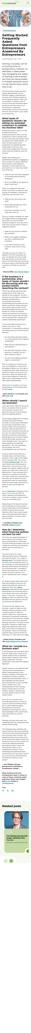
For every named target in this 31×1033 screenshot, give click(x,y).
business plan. (15, 462)
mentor (5, 597)
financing (11, 491)
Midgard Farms (14, 525)
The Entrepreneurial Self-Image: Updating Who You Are (17, 838)
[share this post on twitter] (8, 791)
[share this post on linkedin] (12, 791)
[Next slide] (11, 861)
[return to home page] (10, 3)
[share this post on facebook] (3, 791)
